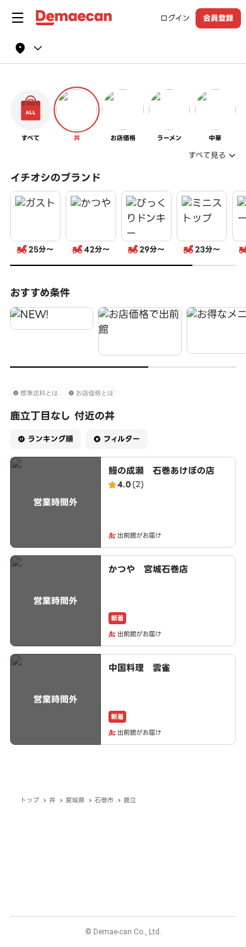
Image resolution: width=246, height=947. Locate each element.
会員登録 (218, 18)
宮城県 (75, 800)
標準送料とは (39, 393)
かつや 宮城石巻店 (148, 569)
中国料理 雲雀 (139, 668)
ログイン (175, 18)
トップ (29, 800)
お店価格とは (95, 393)
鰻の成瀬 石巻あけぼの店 (161, 471)
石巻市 (104, 800)
